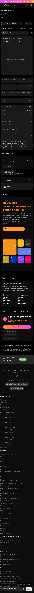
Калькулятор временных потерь (9, 488)
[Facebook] (17, 376)
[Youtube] (29, 371)
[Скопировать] (30, 100)
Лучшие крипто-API (10, 334)
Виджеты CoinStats (5, 500)
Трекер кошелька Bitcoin (7, 439)
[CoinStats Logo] (9, 5)
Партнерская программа (7, 412)
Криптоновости (4, 407)
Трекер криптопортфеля (7, 400)
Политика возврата (5, 564)
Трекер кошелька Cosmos (7, 427)
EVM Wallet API (4, 528)
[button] (30, 100)
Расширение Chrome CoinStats (8, 540)
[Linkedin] (25, 371)
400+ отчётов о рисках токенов (9, 515)
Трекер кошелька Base (6, 432)
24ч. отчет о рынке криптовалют (9, 503)
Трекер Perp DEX (5, 444)
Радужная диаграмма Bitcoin (8, 493)
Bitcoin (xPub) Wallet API (6, 533)
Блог (1, 404)
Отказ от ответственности (7, 554)
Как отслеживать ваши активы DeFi (10, 576)
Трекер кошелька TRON (7, 437)
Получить (22, 359)
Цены (1, 456)
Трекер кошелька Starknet (7, 417)
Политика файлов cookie (7, 562)
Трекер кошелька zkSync (7, 419)
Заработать (3, 402)
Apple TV (2, 547)
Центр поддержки (5, 571)
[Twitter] (5, 371)
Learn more (25, 1)
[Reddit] (21, 371)
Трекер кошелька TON (6, 434)
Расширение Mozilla (5, 545)
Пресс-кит (3, 459)
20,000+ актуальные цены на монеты (10, 510)
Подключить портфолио (13, 229)
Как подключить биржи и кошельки (10, 573)
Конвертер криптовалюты (7, 490)
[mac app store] (17, 388)
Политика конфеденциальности (9, 559)
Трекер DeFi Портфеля (6, 414)
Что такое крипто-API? (11, 331)
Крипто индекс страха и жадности (10, 498)
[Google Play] (23, 384)
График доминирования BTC (8, 505)
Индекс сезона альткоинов (7, 508)
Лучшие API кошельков (11, 338)
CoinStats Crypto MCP (6, 518)
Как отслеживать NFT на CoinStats (9, 586)
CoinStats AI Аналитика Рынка (8, 409)
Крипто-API (16, 327)
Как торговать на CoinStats (7, 581)
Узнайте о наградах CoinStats (8, 583)
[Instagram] (9, 371)
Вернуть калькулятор (6, 486)
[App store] (11, 384)
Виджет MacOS (4, 542)
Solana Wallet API (4, 525)
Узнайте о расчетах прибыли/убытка (10, 578)
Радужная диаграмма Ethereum (9, 495)
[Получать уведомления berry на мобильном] (20, 23)
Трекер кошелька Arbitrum (7, 422)
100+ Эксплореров (5, 513)
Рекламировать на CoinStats (8, 464)
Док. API (2, 469)
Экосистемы (3, 447)
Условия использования (7, 557)
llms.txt (2, 520)
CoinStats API (3, 466)
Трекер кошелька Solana (7, 424)
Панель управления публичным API (10, 471)
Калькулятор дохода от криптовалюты (11, 483)
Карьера (2, 461)
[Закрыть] (32, 1)
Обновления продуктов (7, 454)
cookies (12, 588)
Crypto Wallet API (4, 523)
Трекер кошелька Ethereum (7, 429)
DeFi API (2, 530)
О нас (1, 476)
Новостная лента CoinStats (7, 474)
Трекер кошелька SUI (6, 442)
